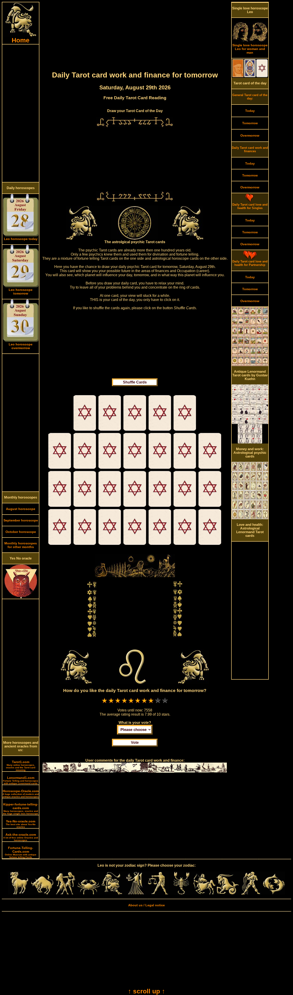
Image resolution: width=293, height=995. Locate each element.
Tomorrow (250, 123)
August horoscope (20, 509)
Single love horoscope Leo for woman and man (250, 48)
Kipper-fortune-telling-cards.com (20, 808)
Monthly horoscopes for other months (20, 545)
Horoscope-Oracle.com (21, 793)
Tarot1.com (20, 765)
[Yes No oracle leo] (20, 597)
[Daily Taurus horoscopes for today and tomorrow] (42, 893)
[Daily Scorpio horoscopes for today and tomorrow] (181, 893)
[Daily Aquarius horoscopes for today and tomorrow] (250, 893)
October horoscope (20, 532)
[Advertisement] (20, 113)
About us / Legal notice (146, 905)
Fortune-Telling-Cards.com (20, 852)
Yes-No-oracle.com (20, 823)
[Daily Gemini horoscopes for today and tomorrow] (65, 893)
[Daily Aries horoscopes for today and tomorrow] (19, 893)
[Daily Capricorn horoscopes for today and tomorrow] (227, 893)
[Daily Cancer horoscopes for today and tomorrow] (88, 893)
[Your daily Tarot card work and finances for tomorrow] (84, 431)
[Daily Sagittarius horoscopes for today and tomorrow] (204, 893)
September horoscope (20, 520)
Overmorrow (249, 135)
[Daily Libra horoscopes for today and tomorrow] (157, 893)
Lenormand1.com (20, 780)
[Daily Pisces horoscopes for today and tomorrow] (273, 893)
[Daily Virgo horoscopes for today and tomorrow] (134, 893)
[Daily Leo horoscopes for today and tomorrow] (111, 893)
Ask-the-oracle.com (20, 837)
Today (250, 111)
